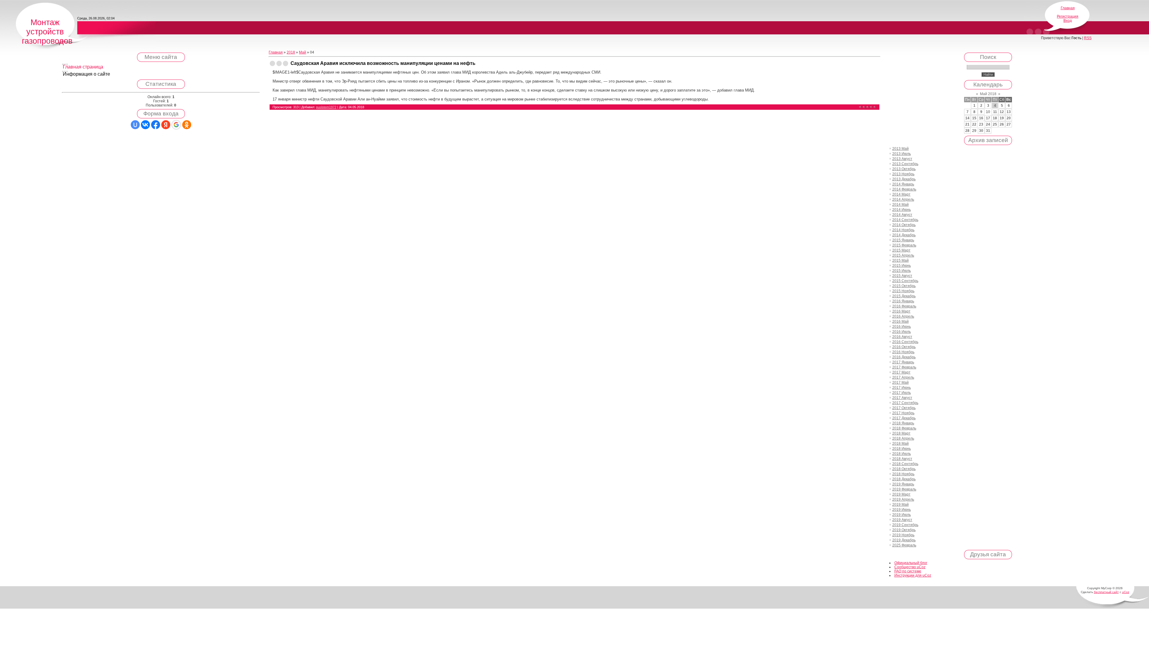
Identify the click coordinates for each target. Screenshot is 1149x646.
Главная (1068, 8)
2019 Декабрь (904, 540)
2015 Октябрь (904, 286)
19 (1002, 118)
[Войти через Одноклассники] (186, 124)
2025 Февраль (904, 545)
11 (995, 112)
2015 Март (901, 250)
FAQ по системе (907, 571)
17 (988, 118)
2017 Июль (901, 393)
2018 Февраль (904, 428)
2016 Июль (901, 332)
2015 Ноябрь (903, 291)
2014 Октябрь (904, 225)
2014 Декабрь (904, 235)
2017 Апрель (903, 377)
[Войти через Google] (176, 124)
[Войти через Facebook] (155, 124)
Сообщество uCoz (909, 567)
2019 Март (901, 494)
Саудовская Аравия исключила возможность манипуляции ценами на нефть (383, 63)
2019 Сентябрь (905, 525)
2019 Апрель (903, 499)
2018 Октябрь (904, 469)
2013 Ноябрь (903, 174)
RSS (1088, 38)
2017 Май (900, 382)
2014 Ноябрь (903, 230)
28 (967, 131)
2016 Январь (903, 301)
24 (988, 124)
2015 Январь (903, 240)
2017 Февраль (904, 367)
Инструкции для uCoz (912, 575)
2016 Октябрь (904, 347)
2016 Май (900, 321)
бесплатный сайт (1106, 592)
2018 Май (900, 443)
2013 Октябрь (904, 169)
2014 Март (901, 194)
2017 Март (901, 372)
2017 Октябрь (904, 408)
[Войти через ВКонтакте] (145, 124)
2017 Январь (903, 362)
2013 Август (902, 159)
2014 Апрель (903, 199)
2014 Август (902, 215)
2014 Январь (903, 184)
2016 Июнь (901, 326)
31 (988, 131)
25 (995, 124)
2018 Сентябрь (905, 464)
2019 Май (900, 504)
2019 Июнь (901, 510)
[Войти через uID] (135, 124)
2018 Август (902, 459)
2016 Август (902, 337)
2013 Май (900, 149)
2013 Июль (901, 154)
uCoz (1125, 592)
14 (967, 118)
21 (967, 124)
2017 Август (902, 398)
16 (981, 118)
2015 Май (900, 260)
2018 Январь (903, 423)
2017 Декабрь (904, 418)
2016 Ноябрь (903, 352)
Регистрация (1067, 16)
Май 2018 (988, 94)
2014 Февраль (904, 189)
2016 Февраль (904, 306)
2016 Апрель (903, 316)
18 (995, 118)
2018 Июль (901, 454)
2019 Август (902, 520)
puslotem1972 (326, 107)
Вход (1067, 21)
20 (1009, 118)
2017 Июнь (901, 388)
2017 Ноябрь (903, 413)
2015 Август (902, 276)
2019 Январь (903, 484)
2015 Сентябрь (905, 281)
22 (974, 124)
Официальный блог (910, 563)
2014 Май (900, 204)
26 (1002, 124)
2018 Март (901, 433)
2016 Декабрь (904, 357)
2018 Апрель (903, 438)
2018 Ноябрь (903, 474)
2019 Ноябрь (903, 535)
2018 (291, 52)
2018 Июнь (901, 449)
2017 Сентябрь (905, 403)
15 (974, 118)
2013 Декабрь (904, 179)
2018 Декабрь (904, 479)
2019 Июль (901, 515)
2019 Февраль (904, 489)
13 (1009, 112)
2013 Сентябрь (905, 164)
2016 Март (901, 311)
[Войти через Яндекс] (165, 124)
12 (1002, 112)
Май (302, 52)
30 (981, 131)
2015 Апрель (903, 255)
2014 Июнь (901, 210)
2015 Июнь (901, 265)
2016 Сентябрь (905, 342)
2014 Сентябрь (905, 220)
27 (1009, 124)
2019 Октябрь (904, 530)
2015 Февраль (904, 245)
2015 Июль (901, 271)
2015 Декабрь (904, 296)
